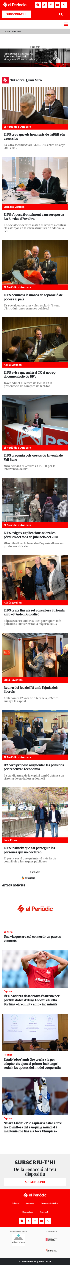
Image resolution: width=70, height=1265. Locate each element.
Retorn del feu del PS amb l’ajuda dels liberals (31, 689)
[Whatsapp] (64, 5)
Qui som (15, 1203)
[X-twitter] (44, 5)
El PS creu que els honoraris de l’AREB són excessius (34, 136)
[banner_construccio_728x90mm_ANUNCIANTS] (35, 881)
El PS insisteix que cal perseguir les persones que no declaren (29, 850)
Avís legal (44, 1212)
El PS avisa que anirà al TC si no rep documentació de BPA (29, 374)
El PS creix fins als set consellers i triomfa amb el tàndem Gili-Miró (34, 612)
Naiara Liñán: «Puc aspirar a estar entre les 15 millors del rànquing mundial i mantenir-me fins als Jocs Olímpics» (33, 1127)
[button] (61, 14)
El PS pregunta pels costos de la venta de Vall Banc (33, 457)
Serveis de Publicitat (49, 1203)
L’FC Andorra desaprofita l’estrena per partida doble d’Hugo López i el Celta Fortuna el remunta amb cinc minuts (32, 999)
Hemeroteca (27, 1212)
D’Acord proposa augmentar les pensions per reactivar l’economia (34, 767)
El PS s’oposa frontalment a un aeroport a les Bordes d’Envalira (34, 216)
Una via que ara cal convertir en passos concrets (32, 938)
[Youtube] (57, 5)
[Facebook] (38, 5)
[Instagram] (51, 5)
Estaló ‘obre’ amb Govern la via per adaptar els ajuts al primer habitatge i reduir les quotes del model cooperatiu (32, 1063)
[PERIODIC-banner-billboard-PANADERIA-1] (35, 65)
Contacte (30, 1203)
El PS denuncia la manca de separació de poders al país (33, 297)
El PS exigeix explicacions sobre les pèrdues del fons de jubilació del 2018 (31, 534)
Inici (7, 31)
